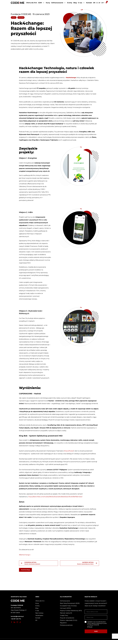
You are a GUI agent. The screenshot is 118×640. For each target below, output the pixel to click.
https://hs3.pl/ (68, 451)
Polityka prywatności (66, 625)
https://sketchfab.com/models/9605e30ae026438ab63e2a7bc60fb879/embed (55, 497)
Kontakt (89, 3)
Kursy (48, 3)
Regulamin (63, 623)
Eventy (69, 3)
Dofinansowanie (57, 3)
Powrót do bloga (25, 569)
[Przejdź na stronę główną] (17, 3)
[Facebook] (11, 622)
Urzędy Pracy (64, 615)
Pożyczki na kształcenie (67, 618)
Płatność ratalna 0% (66, 613)
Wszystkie (20, 17)
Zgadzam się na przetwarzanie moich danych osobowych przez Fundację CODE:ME (97, 623)
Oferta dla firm (31, 3)
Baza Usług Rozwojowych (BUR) (70, 603)
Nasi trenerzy (39, 613)
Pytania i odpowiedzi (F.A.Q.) (68, 620)
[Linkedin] (14, 622)
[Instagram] (17, 622)
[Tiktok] (20, 622)
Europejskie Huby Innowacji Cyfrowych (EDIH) (68, 607)
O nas (80, 3)
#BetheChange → (25, 555)
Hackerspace (39, 615)
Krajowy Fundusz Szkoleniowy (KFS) (71, 610)
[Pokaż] (89, 627)
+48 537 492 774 (16, 619)
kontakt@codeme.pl (17, 616)
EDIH (40, 3)
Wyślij (96, 631)
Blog (75, 3)
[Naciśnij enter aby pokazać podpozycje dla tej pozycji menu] (44, 3)
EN (94, 3)
